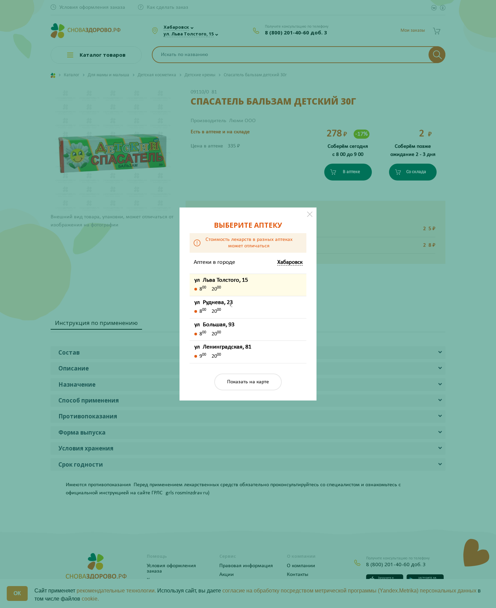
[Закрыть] (309, 214)
